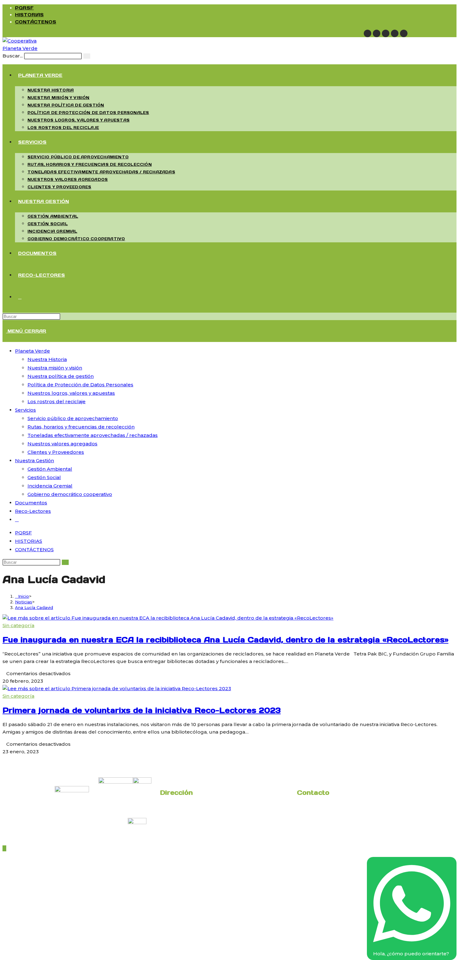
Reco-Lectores (33, 511)
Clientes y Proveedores (55, 452)
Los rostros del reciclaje (56, 401)
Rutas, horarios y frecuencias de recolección (81, 427)
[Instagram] (385, 33)
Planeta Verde (32, 351)
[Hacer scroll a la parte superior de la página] (4, 848)
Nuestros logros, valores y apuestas (71, 393)
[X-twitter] (367, 33)
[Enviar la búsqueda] (87, 56)
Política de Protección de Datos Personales (80, 385)
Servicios (25, 410)
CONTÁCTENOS (35, 22)
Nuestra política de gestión (60, 376)
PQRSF (24, 8)
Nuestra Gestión (34, 460)
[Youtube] (394, 33)
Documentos (31, 503)
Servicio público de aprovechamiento (72, 418)
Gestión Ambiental (49, 469)
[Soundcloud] (403, 33)
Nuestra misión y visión (54, 368)
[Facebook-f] (376, 33)
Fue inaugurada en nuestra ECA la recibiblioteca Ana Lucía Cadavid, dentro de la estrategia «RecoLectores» (225, 640)
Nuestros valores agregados (62, 444)
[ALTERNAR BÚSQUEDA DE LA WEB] (20, 297)
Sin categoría (18, 625)
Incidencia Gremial (49, 486)
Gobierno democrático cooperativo (69, 494)
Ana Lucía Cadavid (34, 607)
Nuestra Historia (47, 359)
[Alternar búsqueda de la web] (17, 519)
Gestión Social (44, 477)
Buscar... (12, 56)
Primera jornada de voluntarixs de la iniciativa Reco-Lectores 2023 (141, 710)
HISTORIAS (29, 14)
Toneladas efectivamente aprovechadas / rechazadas (92, 435)
